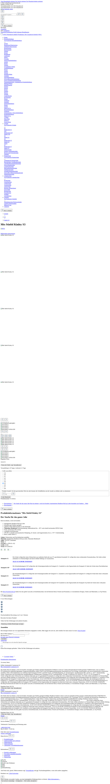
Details (2, 690)
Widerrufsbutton (8, 744)
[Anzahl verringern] (4, 493)
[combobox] (9, 15)
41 (5, 476)
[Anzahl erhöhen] (13, 493)
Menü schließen (8, 26)
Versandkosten (30, 770)
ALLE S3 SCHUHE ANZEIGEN (22, 587)
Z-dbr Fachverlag (13, 773)
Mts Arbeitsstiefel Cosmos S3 (9, 693)
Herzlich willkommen (10, 752)
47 (5, 486)
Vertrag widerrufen (6, 733)
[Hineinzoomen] (10, 436)
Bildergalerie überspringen (8, 233)
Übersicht (3, 32)
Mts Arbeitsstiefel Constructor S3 (10, 667)
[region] (55, 346)
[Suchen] (18, 14)
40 (5, 475)
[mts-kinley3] (7, 308)
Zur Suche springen (20, 1)
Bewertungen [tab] (8, 505)
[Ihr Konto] (2, 22)
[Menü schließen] (5, 42)
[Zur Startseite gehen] (7, 9)
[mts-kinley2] (7, 272)
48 (5, 488)
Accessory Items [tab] (8, 656)
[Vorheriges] (2, 419)
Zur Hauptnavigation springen (34, 1)
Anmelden (3, 29)
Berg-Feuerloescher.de (9, 591)
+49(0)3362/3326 (5, 727)
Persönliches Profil (11, 32)
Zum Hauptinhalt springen (8, 1)
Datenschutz (7, 757)
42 (5, 478)
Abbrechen (4, 640)
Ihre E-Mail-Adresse (7, 633)
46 (5, 485)
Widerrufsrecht (8, 742)
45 (5, 483)
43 (5, 480)
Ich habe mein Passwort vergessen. (10, 637)
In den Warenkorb (5, 497)
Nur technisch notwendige (7, 781)
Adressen (19, 32)
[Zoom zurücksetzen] (6, 436)
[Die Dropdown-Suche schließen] (22, 14)
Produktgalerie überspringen (8, 659)
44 (5, 481)
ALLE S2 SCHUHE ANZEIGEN (22, 578)
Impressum (7, 755)
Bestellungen (25, 32)
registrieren (6, 30)
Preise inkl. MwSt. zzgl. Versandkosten (11, 465)
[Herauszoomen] (2, 436)
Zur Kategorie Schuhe (10, 125)
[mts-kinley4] (7, 345)
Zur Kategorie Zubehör (10, 199)
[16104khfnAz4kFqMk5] (7, 235)
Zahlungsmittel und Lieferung (12, 740)
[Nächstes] (6, 419)
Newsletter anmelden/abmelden (12, 754)
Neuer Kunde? (82, 630)
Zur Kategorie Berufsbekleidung (13, 40)
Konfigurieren (19, 781)
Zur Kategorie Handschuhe (11, 157)
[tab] (46, 503)
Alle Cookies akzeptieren (30, 781)
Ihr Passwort (5, 635)
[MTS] (55, 228)
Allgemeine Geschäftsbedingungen (13, 745)
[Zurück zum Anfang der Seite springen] (2, 777)
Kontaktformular (14, 732)
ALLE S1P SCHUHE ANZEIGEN (23, 569)
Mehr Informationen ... (54, 779)
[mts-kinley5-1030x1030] (7, 382)
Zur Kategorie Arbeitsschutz (11, 177)
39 (5, 473)
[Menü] (2, 11)
